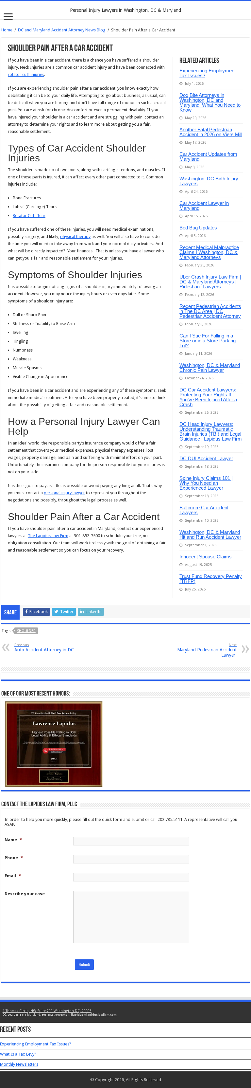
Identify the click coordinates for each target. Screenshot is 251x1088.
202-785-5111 (17, 1014)
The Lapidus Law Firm (48, 535)
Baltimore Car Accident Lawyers (203, 510)
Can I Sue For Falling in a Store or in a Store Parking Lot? (207, 340)
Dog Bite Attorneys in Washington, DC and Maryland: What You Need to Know (210, 102)
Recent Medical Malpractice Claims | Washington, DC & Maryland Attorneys (209, 252)
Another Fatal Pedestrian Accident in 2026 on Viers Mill (210, 132)
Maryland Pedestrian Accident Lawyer (207, 650)
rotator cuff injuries (26, 74)
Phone (14, 857)
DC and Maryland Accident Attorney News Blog (62, 29)
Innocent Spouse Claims (205, 556)
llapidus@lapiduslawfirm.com (94, 1014)
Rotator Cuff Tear (29, 215)
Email (13, 875)
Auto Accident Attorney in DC (44, 647)
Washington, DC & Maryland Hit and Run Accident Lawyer (210, 534)
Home (6, 29)
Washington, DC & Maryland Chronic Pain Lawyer (209, 367)
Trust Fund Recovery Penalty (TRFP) (210, 578)
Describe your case (25, 893)
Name (13, 839)
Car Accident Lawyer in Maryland (204, 205)
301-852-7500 (51, 1014)
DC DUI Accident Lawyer (206, 458)
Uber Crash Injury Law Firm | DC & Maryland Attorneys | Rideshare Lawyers (210, 281)
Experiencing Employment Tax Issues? (207, 73)
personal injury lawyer (64, 492)
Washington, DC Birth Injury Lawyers (208, 181)
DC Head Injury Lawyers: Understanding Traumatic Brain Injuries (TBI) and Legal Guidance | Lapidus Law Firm (210, 431)
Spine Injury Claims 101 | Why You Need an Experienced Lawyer (206, 483)
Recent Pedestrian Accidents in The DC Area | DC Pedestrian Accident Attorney (210, 311)
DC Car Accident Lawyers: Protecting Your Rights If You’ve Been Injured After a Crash (208, 397)
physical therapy (75, 236)
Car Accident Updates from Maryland (208, 156)
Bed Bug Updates (198, 227)
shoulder (26, 631)
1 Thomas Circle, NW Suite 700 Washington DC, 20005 (47, 1011)
